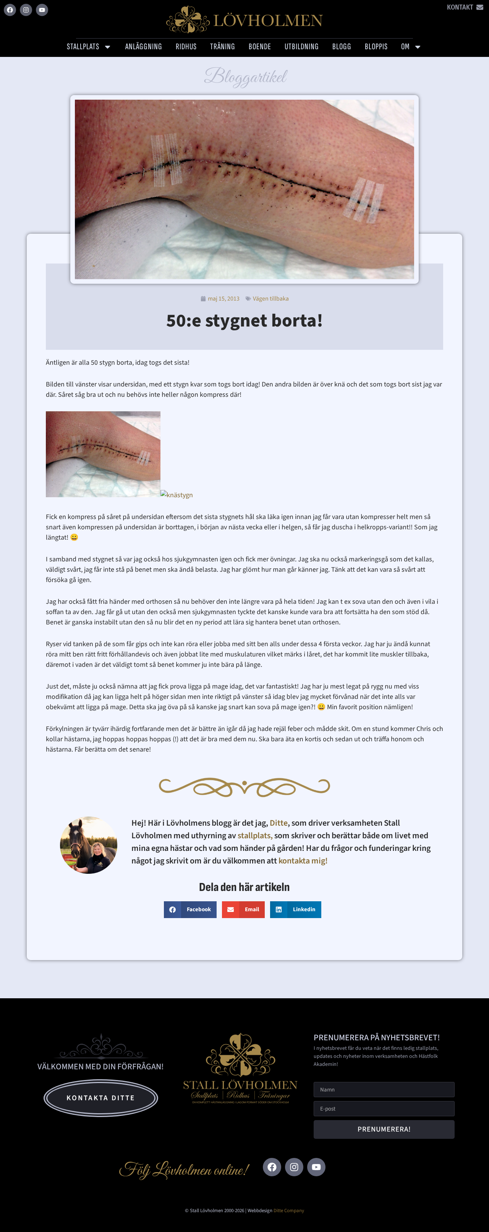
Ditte (279, 823)
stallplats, (255, 835)
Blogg (341, 46)
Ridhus (186, 46)
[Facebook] (10, 10)
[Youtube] (42, 10)
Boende (260, 46)
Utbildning (302, 46)
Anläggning (143, 46)
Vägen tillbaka (271, 298)
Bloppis (376, 46)
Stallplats (83, 46)
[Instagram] (26, 10)
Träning (222, 46)
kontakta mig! (304, 861)
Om (405, 46)
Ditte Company (289, 1210)
